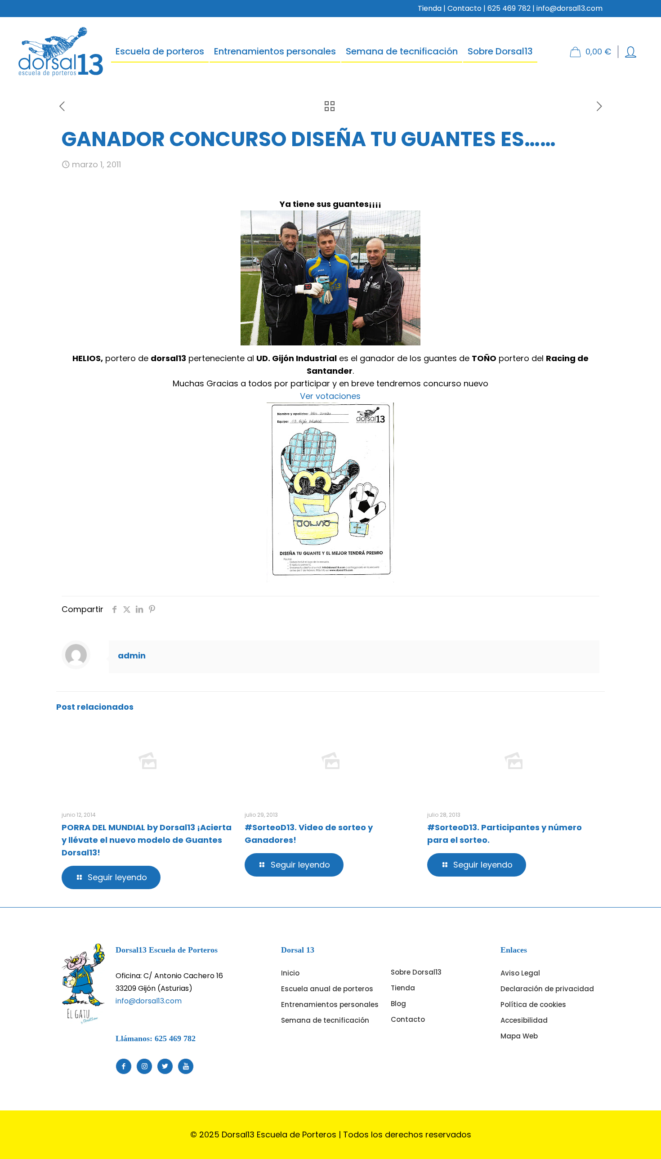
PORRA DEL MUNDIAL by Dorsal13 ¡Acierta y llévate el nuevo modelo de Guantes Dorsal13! (147, 840)
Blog (398, 1003)
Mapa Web (519, 1036)
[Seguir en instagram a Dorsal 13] (144, 1066)
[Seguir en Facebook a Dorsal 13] (124, 1066)
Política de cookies (533, 1004)
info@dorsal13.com (149, 1001)
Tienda (430, 8)
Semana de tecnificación (325, 1020)
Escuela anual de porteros (327, 988)
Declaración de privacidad (547, 988)
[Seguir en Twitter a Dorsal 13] (165, 1066)
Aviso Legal (520, 973)
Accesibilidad (524, 1020)
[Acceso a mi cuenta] (630, 52)
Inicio (290, 973)
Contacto (464, 8)
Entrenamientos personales (330, 1004)
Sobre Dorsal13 (416, 972)
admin (132, 655)
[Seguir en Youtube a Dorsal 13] (186, 1066)
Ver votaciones (330, 396)
